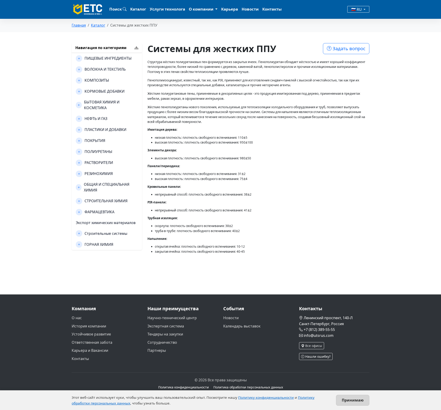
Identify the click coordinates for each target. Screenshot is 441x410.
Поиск (116, 9)
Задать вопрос (348, 48)
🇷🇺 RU (357, 9)
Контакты (272, 9)
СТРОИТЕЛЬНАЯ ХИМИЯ (106, 200)
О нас (77, 317)
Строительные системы (106, 233)
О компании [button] (201, 9)
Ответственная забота (92, 342)
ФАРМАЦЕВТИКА (99, 211)
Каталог (138, 9)
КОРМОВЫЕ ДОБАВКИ (104, 91)
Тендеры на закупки (165, 334)
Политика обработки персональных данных (248, 387)
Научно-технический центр (172, 317)
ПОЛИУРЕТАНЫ (98, 151)
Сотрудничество (162, 342)
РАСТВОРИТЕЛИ (99, 162)
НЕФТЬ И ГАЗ (96, 118)
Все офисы (313, 346)
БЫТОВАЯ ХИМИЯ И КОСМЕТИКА (101, 105)
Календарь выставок (241, 326)
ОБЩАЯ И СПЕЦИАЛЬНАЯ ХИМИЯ (106, 187)
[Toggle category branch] (79, 58)
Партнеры (156, 350)
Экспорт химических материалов (106, 222)
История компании (89, 326)
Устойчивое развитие (91, 334)
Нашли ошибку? (317, 356)
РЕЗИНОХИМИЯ (99, 173)
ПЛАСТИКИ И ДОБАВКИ (105, 129)
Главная (79, 25)
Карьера (229, 9)
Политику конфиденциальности (266, 397)
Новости (250, 9)
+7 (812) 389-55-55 (319, 329)
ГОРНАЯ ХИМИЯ (99, 244)
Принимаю (353, 400)
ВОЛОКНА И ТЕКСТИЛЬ (105, 69)
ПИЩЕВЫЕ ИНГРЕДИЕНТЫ (108, 58)
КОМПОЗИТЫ (97, 80)
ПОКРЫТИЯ (95, 140)
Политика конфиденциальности (183, 387)
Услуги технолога (167, 9)
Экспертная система (165, 326)
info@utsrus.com (319, 335)
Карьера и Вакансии (90, 350)
